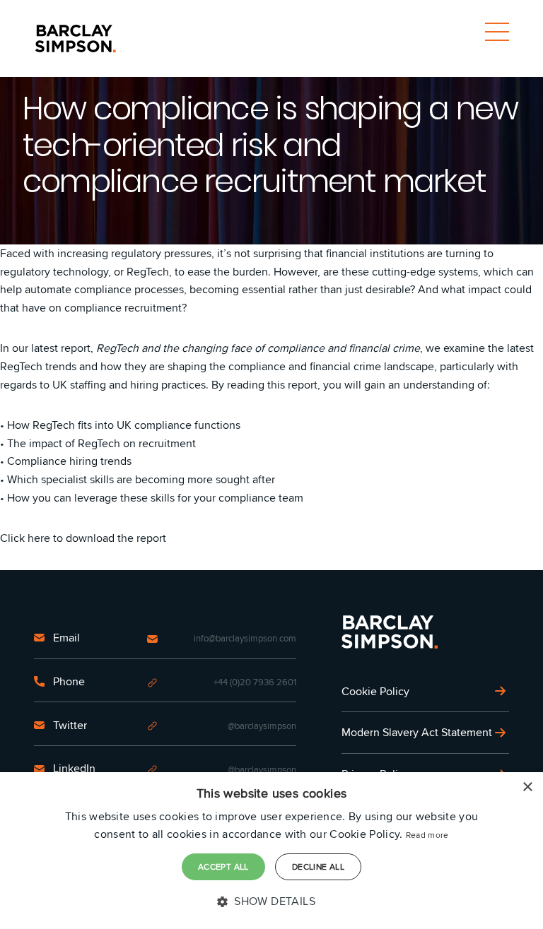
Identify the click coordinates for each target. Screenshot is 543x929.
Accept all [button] (223, 866)
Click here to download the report (83, 538)
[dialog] (271, 850)
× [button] (527, 787)
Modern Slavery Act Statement (416, 732)
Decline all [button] (318, 866)
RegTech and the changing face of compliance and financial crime (258, 348)
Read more (427, 835)
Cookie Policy (375, 691)
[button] (271, 901)
